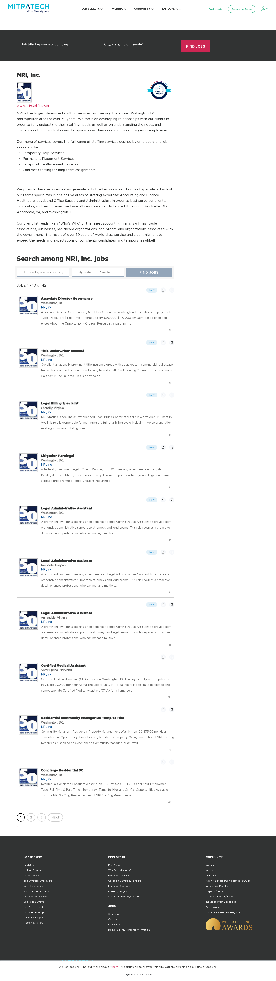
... (18, 825)
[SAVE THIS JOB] (171, 290)
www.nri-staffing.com (34, 105)
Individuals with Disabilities (221, 902)
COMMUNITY (142, 8)
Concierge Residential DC (62, 770)
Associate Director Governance (67, 298)
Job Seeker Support (35, 912)
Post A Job (114, 865)
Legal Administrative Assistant (66, 508)
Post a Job (215, 9)
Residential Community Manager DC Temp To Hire (82, 718)
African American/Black (219, 896)
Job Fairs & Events (34, 902)
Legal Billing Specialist (60, 403)
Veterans (211, 870)
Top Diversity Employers (38, 881)
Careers (112, 919)
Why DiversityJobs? (119, 870)
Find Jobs (29, 865)
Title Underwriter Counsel (62, 351)
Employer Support (119, 886)
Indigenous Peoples (217, 886)
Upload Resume (33, 870)
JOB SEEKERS (91, 8)
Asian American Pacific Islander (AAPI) (228, 881)
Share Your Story (33, 923)
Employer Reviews (118, 875)
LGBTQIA (211, 875)
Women (210, 865)
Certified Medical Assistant (63, 665)
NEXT (55, 817)
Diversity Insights (33, 917)
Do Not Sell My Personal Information (129, 930)
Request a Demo (242, 9)
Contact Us (114, 924)
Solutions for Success (36, 891)
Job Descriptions (34, 886)
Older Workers (214, 907)
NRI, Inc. (46, 307)
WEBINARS (119, 8)
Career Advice (32, 875)
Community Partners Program (223, 912)
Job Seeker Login (34, 907)
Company (113, 914)
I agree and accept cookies (138, 974)
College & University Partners (124, 881)
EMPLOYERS (170, 8)
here (115, 966)
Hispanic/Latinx (214, 891)
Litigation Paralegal (57, 456)
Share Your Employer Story (124, 896)
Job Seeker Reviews (35, 896)
